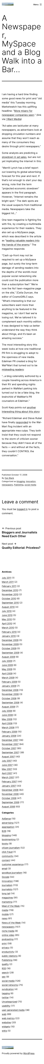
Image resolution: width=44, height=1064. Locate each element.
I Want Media (13, 119)
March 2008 (8, 727)
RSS (4, 968)
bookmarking (9, 839)
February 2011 (9, 586)
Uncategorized (9, 1001)
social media (30, 485)
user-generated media (13, 1010)
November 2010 (10, 594)
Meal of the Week (11, 906)
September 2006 (10, 802)
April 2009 (7, 673)
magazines (7, 897)
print (4, 943)
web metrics (8, 1018)
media (5, 910)
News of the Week (11, 922)
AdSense (6, 818)
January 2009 (9, 686)
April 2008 (7, 723)
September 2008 (10, 702)
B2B (4, 831)
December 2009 (10, 640)
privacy (5, 947)
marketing (7, 902)
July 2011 (6, 577)
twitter (5, 997)
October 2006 (9, 798)
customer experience (13, 864)
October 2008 (9, 698)
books (5, 843)
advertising (7, 823)
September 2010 (10, 602)
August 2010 (8, 607)
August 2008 (8, 706)
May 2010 (7, 619)
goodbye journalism (12, 872)
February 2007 (9, 781)
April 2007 (7, 773)
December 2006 (10, 790)
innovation (31, 481)
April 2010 (7, 623)
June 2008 (7, 715)
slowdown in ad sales (14, 157)
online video (8, 935)
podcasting (7, 939)
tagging (6, 993)
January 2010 (9, 636)
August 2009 (8, 657)
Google (5, 877)
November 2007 (10, 744)
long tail (6, 893)
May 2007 (7, 769)
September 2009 (10, 652)
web (4, 1014)
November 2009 (10, 644)
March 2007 (8, 777)
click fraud (7, 852)
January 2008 (9, 736)
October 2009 (9, 648)
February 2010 (9, 632)
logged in (22, 509)
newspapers (7, 485)
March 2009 (8, 677)
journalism (7, 885)
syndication (8, 989)
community (7, 856)
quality (5, 964)
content (6, 860)
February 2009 (9, 681)
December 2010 (10, 590)
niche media (8, 931)
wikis (4, 1030)
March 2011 (8, 582)
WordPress (28, 1053)
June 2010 (7, 615)
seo (4, 976)
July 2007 (7, 760)
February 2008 (9, 731)
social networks (10, 985)
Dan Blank (9, 478)
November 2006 (10, 794)
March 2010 (8, 627)
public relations (9, 956)
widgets (6, 1026)
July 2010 (7, 611)
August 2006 (8, 806)
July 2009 (7, 661)
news (4, 918)
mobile (5, 914)
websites (6, 1022)
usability (6, 1006)
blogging (21, 481)
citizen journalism (11, 847)
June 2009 (7, 665)
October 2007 (9, 748)
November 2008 (10, 694)
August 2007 (8, 756)
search (5, 972)
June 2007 (7, 765)
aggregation (8, 827)
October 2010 (9, 598)
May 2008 (7, 719)
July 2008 (7, 711)
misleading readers (13, 369)
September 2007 (10, 752)
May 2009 (7, 669)
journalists (7, 889)
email (4, 868)
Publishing (18, 485)
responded (22, 422)
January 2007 (9, 786)
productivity (8, 951)
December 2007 (10, 740)
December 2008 (10, 690)
